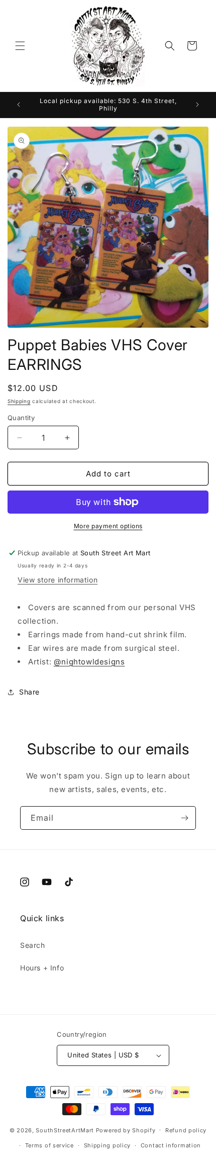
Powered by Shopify (126, 1129)
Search (32, 945)
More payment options (108, 526)
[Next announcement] (197, 104)
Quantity (21, 418)
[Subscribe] (184, 818)
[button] (20, 46)
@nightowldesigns (89, 661)
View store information (57, 579)
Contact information (171, 1145)
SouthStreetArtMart (65, 1129)
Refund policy (185, 1130)
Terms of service (49, 1145)
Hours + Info (42, 967)
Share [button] (29, 692)
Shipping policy (107, 1145)
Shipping (19, 401)
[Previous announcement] (19, 104)
